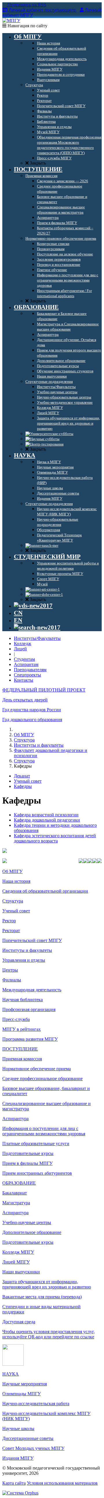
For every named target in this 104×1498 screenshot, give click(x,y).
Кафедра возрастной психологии (46, 814)
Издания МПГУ (18, 1458)
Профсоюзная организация (28, 1009)
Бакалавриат (14, 1192)
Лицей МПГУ (16, 1261)
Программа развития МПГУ (30, 1039)
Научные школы (18, 1428)
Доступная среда (18, 1321)
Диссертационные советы (27, 1438)
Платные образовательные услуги (35, 1143)
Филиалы (11, 979)
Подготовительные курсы (27, 1153)
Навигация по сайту (26, 25)
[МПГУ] (11, 20)
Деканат (22, 775)
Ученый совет (28, 781)
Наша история (16, 881)
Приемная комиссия (22, 1058)
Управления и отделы (23, 960)
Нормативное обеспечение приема (36, 1068)
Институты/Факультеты (37, 638)
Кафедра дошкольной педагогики (47, 819)
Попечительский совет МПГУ (32, 940)
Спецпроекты (27, 674)
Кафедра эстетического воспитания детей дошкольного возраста (55, 838)
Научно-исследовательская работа (35, 1403)
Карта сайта (14, 1483)
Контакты (23, 680)
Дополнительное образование (31, 1232)
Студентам (24, 659)
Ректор (9, 920)
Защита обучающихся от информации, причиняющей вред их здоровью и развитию (46, 1284)
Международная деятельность (31, 989)
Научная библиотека (22, 999)
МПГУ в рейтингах (21, 1029)
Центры (10, 970)
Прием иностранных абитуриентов (37, 1173)
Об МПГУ (24, 734)
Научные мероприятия (24, 1383)
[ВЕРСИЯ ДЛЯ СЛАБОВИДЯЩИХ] (33, 605)
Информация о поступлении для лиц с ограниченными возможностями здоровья (43, 1131)
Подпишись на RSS (26, 4)
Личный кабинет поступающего (42, 10)
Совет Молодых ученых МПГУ (33, 1448)
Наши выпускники (21, 1271)
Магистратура (16, 1202)
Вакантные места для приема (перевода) (42, 1296)
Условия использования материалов (62, 1483)
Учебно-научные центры (26, 1222)
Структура (24, 739)
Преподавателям (30, 669)
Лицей (20, 648)
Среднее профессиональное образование (42, 1078)
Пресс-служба (16, 1019)
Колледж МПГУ (18, 1252)
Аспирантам (26, 664)
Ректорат (11, 930)
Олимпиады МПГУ (21, 1393)
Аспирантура (15, 1118)
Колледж (22, 643)
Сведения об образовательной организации (45, 891)
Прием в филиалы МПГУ (27, 1163)
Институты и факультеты (39, 745)
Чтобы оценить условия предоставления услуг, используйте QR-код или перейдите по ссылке (48, 1334)
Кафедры (23, 786)
